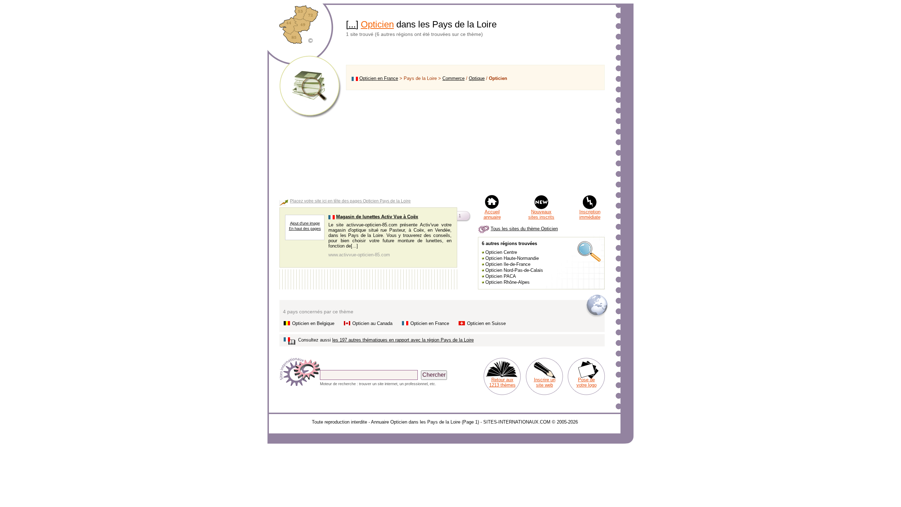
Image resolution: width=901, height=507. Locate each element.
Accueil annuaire (492, 214)
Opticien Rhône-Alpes (507, 282)
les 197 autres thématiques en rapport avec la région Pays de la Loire (403, 340)
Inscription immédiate (589, 214)
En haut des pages (305, 228)
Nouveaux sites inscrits (541, 214)
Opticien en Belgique (313, 323)
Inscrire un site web (544, 382)
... (352, 24)
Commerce (453, 78)
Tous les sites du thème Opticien (524, 228)
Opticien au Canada (372, 323)
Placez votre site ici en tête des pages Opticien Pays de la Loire (350, 201)
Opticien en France (378, 78)
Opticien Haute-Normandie (512, 258)
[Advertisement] (475, 142)
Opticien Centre (501, 252)
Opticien (377, 24)
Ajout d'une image (305, 223)
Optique (477, 78)
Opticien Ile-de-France (507, 264)
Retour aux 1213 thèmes (502, 382)
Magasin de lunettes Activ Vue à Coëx (377, 216)
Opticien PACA (500, 276)
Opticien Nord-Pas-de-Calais (514, 270)
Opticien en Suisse (486, 323)
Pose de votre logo (586, 382)
